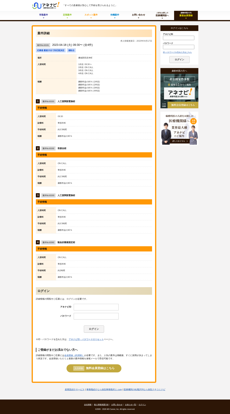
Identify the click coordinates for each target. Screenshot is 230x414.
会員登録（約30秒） (74, 355)
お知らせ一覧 (130, 405)
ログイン (94, 329)
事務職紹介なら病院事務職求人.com (104, 389)
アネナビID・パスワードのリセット (86, 339)
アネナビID (65, 307)
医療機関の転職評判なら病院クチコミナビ (144, 389)
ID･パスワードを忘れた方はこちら (177, 52)
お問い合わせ (116, 405)
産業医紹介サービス (75, 389)
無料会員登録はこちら (95, 368)
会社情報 (87, 405)
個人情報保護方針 (101, 405)
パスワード (65, 316)
